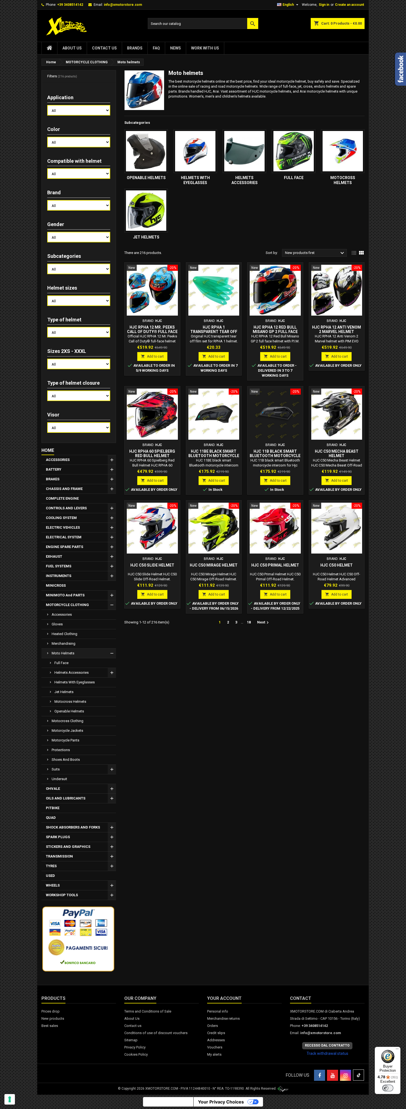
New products (52, 1018)
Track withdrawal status (327, 1053)
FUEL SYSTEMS (58, 566)
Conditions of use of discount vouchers (156, 1033)
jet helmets (63, 692)
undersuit (59, 779)
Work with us (205, 48)
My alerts (214, 1054)
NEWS (175, 48)
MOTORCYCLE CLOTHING (67, 605)
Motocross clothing (67, 721)
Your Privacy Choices (221, 1102)
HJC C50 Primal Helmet (275, 565)
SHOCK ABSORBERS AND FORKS (73, 827)
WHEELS (53, 885)
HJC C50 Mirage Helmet (214, 565)
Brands (135, 48)
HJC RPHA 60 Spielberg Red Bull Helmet (152, 453)
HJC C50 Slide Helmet (152, 565)
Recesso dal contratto (327, 1045)
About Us (72, 48)
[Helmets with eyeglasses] (195, 151)
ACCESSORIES (58, 460)
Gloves (57, 624)
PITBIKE (52, 808)
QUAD (51, 818)
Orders (212, 1026)
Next (263, 622)
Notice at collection (168, 1102)
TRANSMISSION (59, 856)
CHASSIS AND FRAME (64, 489)
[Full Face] (293, 151)
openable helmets (69, 711)
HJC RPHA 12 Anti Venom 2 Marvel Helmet (336, 329)
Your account (224, 998)
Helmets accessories (71, 672)
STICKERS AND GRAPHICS (68, 847)
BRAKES (52, 479)
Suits (56, 769)
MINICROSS (56, 585)
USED (50, 876)
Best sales (49, 1026)
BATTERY (53, 469)
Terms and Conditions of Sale (147, 1011)
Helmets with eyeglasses (74, 682)
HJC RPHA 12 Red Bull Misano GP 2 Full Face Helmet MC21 (275, 331)
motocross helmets (70, 701)
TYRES (51, 866)
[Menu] (397, 1050)
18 (249, 622)
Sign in (324, 5)
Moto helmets (63, 653)
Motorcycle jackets (67, 730)
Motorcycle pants (65, 740)
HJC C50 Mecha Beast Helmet (336, 453)
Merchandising (63, 643)
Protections (61, 750)
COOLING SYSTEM (61, 518)
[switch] (387, 1088)
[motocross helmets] (343, 151)
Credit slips (216, 1033)
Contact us (104, 48)
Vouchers (214, 1047)
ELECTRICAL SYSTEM (63, 537)
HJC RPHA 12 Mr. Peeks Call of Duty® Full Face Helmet (152, 331)
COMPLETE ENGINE (62, 498)
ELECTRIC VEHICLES (63, 527)
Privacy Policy (135, 1047)
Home (47, 450)
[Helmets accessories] (244, 151)
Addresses (216, 1040)
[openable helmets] (146, 151)
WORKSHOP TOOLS (62, 895)
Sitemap (131, 1040)
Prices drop (50, 1011)
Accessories (62, 614)
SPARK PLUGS (58, 837)
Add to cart (152, 356)
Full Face (61, 663)
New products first (315, 253)
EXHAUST (54, 556)
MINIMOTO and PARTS (65, 595)
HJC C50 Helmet (336, 565)
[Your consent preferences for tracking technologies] (9, 1099)
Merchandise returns (223, 1018)
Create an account (349, 5)
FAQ (156, 48)
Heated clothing (64, 634)
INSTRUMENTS (58, 576)
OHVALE (53, 788)
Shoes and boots (66, 759)
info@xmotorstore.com (123, 5)
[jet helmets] (146, 210)
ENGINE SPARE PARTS (64, 547)
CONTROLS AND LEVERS (66, 508)
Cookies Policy (136, 1054)
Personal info (217, 1011)
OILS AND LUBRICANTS (65, 798)
